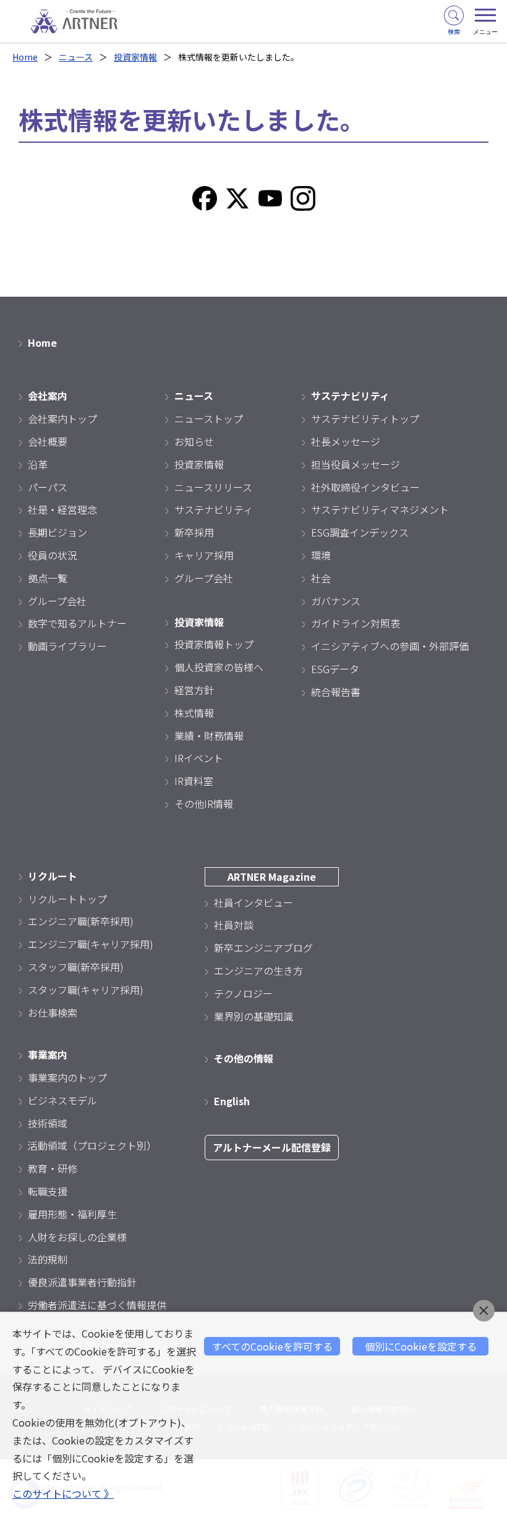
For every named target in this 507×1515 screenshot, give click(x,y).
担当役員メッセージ (355, 464)
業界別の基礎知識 (253, 1016)
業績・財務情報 (209, 735)
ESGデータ (335, 668)
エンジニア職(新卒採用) (81, 921)
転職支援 (47, 1191)
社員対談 (234, 924)
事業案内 (47, 1054)
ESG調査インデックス (360, 532)
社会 (321, 578)
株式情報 (194, 712)
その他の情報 (243, 1058)
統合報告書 (335, 691)
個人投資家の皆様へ (218, 667)
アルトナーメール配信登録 (272, 1147)
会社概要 (47, 441)
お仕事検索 (52, 1012)
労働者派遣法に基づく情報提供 (97, 1304)
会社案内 (47, 395)
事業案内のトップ (67, 1077)
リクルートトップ (67, 898)
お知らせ (194, 441)
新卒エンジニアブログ (263, 947)
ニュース (76, 57)
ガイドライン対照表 (355, 623)
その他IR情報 (203, 803)
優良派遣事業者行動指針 (82, 1282)
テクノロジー (243, 993)
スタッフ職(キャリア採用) (85, 989)
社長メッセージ (345, 441)
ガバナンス (335, 600)
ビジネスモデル (62, 1100)
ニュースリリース (213, 487)
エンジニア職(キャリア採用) (90, 943)
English (232, 1100)
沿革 (38, 464)
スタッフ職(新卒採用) (76, 966)
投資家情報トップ (214, 644)
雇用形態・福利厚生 (72, 1214)
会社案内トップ (62, 418)
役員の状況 (52, 555)
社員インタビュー (253, 902)
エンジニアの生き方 (258, 970)
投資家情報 (135, 57)
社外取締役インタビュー (365, 487)
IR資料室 (193, 780)
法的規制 (47, 1259)
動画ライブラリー (67, 646)
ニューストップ (208, 418)
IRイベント (198, 757)
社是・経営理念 (62, 509)
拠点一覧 (47, 578)
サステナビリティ (213, 509)
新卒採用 (194, 532)
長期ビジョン (57, 532)
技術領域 (47, 1123)
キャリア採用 (204, 555)
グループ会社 (57, 600)
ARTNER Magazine (272, 876)
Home (25, 57)
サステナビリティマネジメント (380, 509)
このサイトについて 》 (63, 1493)
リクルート (52, 875)
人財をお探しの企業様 (77, 1236)
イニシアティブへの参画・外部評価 (390, 646)
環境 (321, 555)
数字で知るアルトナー (77, 623)
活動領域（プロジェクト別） (92, 1145)
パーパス (47, 487)
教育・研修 (52, 1168)
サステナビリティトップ (365, 418)
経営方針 (194, 689)
